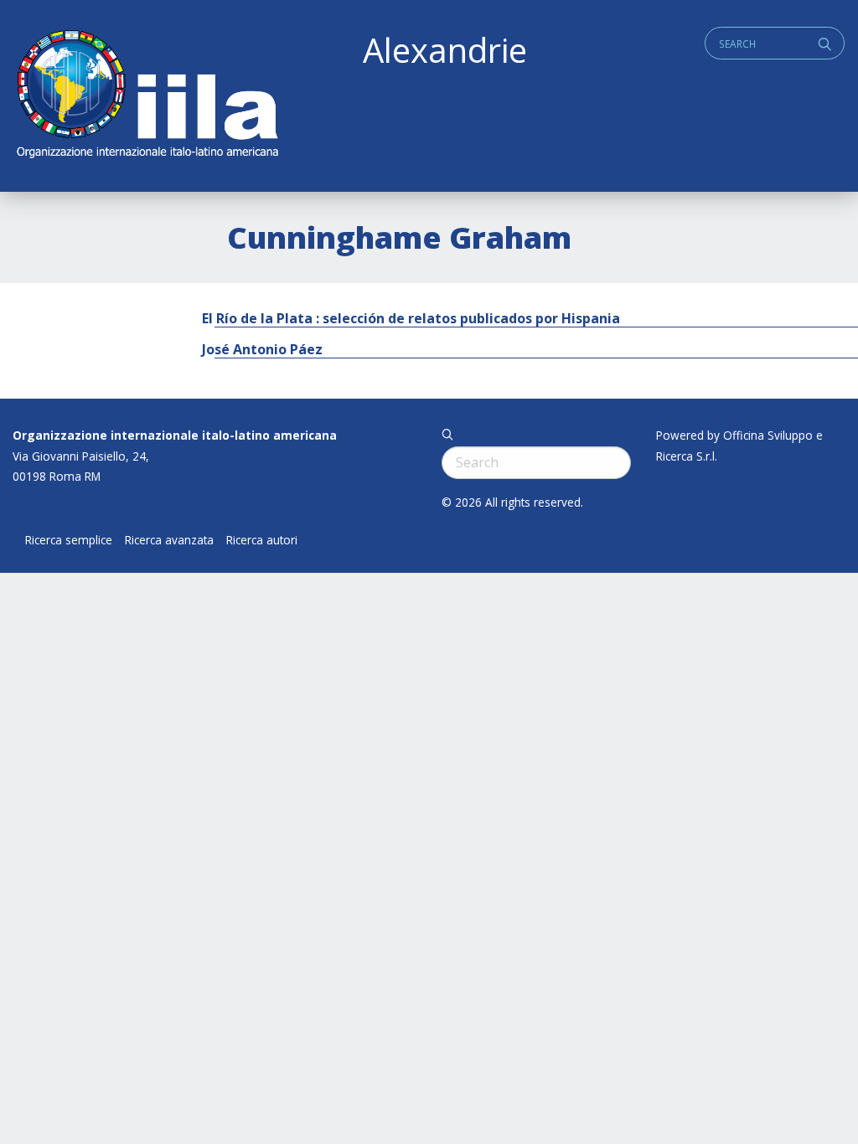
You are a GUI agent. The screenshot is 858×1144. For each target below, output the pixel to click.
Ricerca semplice (68, 540)
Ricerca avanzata (169, 540)
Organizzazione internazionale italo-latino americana (175, 435)
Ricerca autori (261, 540)
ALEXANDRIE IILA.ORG (146, 96)
